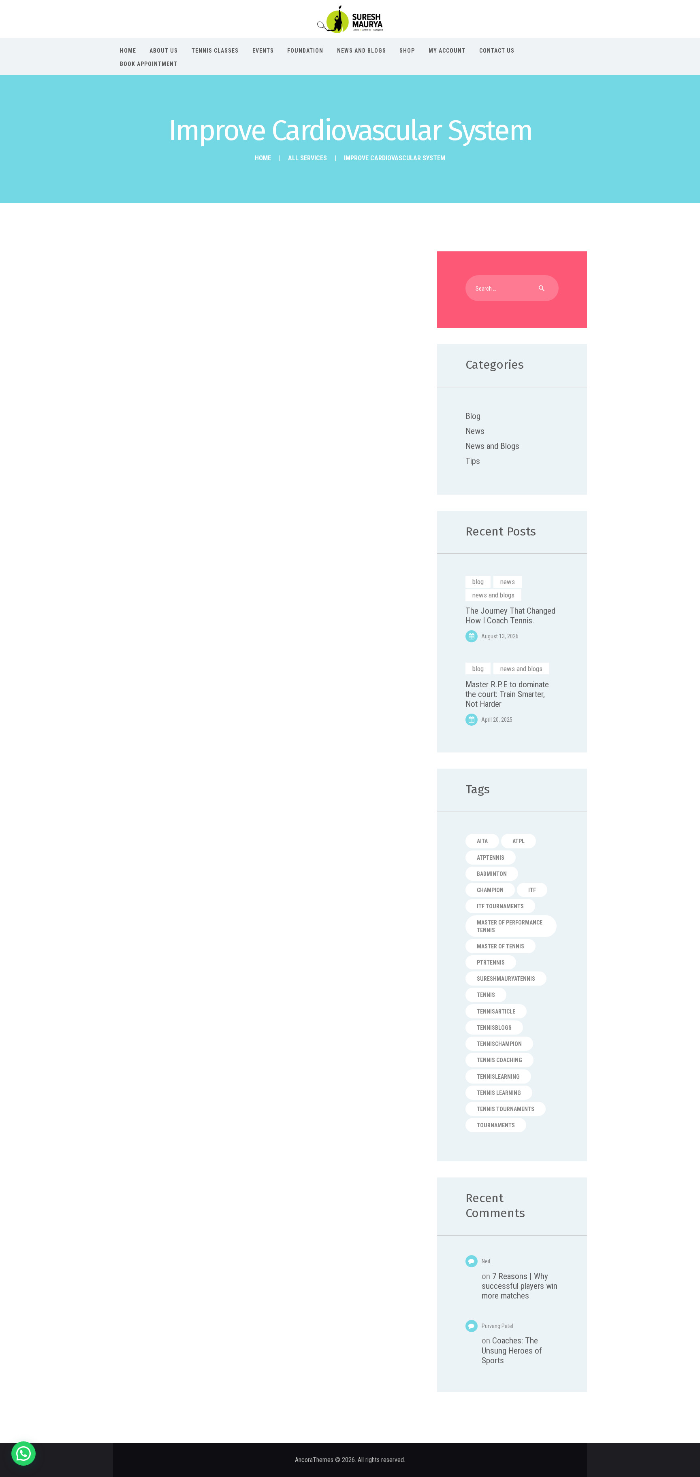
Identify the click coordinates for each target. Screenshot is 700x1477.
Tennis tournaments (505, 1109)
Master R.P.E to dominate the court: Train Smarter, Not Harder (507, 694)
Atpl (518, 841)
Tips (472, 461)
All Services (307, 158)
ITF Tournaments (500, 906)
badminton (492, 874)
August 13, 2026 (500, 636)
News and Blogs (492, 446)
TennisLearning (498, 1076)
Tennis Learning (499, 1093)
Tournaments (496, 1125)
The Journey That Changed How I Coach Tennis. (510, 615)
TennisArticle (496, 1011)
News (474, 431)
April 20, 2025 (496, 719)
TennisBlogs (494, 1027)
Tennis (486, 995)
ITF (532, 890)
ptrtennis (491, 962)
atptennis (490, 857)
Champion (490, 890)
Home (263, 158)
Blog (472, 416)
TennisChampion (499, 1044)
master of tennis (500, 946)
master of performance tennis (509, 926)
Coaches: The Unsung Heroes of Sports (512, 1350)
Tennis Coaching (499, 1060)
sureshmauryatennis (506, 978)
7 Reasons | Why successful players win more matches (519, 1286)
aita (482, 841)
